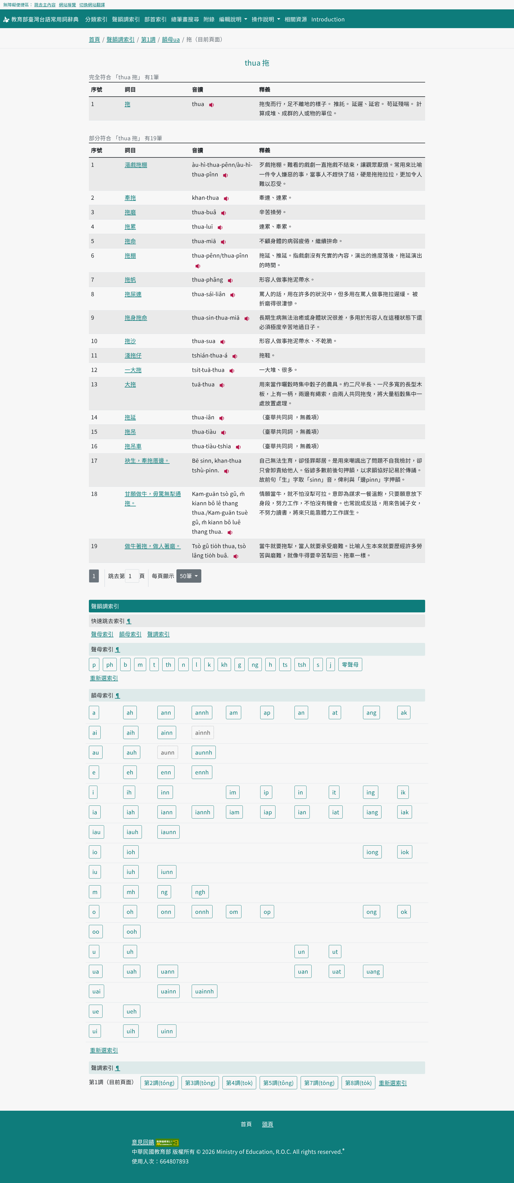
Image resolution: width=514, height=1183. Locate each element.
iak (405, 812)
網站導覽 (67, 4)
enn (166, 772)
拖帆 (130, 279)
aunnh (203, 752)
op (267, 911)
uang (373, 971)
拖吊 (130, 431)
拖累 (130, 226)
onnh (202, 911)
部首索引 (155, 19)
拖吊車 (133, 446)
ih (129, 792)
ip (266, 792)
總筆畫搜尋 (185, 19)
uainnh (204, 991)
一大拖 (133, 370)
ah (130, 712)
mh (131, 892)
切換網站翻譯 (92, 4)
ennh (202, 772)
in (300, 792)
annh (202, 712)
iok (405, 852)
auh (132, 752)
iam (234, 812)
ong (371, 911)
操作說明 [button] (263, 19)
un (301, 951)
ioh (131, 852)
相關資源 (296, 19)
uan (303, 971)
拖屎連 (133, 294)
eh (130, 772)
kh (224, 664)
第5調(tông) (278, 1083)
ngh (200, 892)
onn (166, 911)
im (232, 792)
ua (95, 971)
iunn (167, 872)
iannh (202, 812)
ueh (132, 1011)
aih (131, 732)
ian (302, 812)
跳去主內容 (45, 4)
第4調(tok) (239, 1083)
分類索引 (96, 19)
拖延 (130, 417)
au (95, 752)
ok (404, 911)
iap (268, 812)
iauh (132, 832)
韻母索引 (130, 634)
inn (165, 792)
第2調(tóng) (159, 1083)
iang (372, 812)
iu (94, 872)
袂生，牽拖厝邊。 (147, 460)
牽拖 (130, 197)
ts (285, 664)
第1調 (148, 39)
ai (94, 732)
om (233, 911)
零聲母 (350, 664)
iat (335, 812)
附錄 (209, 19)
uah (132, 971)
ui (94, 1031)
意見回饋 (143, 1142)
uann (168, 971)
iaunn (168, 832)
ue (95, 1011)
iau (96, 832)
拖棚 (130, 255)
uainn (168, 991)
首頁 (94, 39)
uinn (167, 1031)
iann (167, 812)
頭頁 (267, 1124)
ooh (132, 931)
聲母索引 (102, 634)
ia (94, 812)
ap (267, 712)
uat (336, 971)
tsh (302, 664)
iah (131, 812)
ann (166, 712)
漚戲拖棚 (136, 164)
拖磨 (130, 212)
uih (131, 1031)
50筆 (186, 576)
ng (255, 664)
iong (372, 852)
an (301, 712)
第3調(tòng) (200, 1083)
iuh (131, 872)
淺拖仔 (133, 355)
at (335, 712)
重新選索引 (104, 678)
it (334, 792)
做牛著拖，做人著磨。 (153, 546)
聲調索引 (158, 634)
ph (109, 664)
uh (130, 951)
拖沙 (130, 341)
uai (96, 991)
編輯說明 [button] (231, 19)
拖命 (130, 241)
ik (403, 792)
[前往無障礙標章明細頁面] (167, 1142)
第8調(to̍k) (358, 1083)
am (233, 712)
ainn (167, 732)
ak (404, 712)
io (94, 852)
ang (371, 712)
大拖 (130, 384)
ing (370, 792)
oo (95, 931)
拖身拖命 (136, 317)
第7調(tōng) (319, 1083)
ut (335, 951)
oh (130, 911)
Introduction (328, 19)
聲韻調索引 (126, 19)
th (168, 664)
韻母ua (171, 39)
